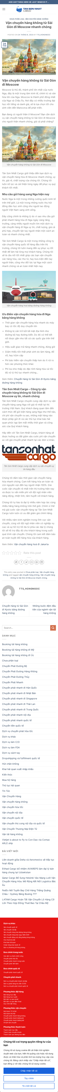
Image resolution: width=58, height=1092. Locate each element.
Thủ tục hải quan (11, 785)
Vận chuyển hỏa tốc (12, 807)
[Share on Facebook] (21, 562)
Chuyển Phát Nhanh (12, 682)
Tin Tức (6, 791)
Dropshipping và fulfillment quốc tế (21, 758)
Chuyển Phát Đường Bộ (14, 666)
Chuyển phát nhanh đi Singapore (19, 698)
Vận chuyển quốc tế (12, 818)
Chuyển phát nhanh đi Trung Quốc (20, 709)
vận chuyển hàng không (29, 575)
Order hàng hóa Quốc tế (12, 945)
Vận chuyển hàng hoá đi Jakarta (31, 544)
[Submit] (53, 628)
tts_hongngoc (43, 35)
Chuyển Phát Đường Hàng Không (19, 671)
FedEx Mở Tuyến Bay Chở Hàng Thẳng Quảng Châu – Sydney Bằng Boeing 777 (26, 892)
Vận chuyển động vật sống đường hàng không (19, 937)
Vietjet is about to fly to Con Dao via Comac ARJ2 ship (26, 841)
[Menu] (3, 9)
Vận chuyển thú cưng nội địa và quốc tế (23, 823)
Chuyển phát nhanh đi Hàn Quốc (19, 687)
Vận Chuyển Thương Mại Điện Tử (19, 828)
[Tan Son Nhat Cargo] (29, 9)
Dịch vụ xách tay (11, 752)
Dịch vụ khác (9, 736)
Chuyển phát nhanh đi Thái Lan (18, 704)
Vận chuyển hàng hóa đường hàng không (17, 932)
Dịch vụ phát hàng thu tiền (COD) (15, 983)
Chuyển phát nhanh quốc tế (17, 720)
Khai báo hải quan (10, 942)
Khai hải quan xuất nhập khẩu (17, 769)
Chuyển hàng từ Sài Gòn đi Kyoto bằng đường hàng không (15, 609)
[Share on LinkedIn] (41, 562)
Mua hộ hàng (9, 780)
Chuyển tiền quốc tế (13, 725)
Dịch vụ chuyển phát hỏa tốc (17, 731)
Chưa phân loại (17, 19)
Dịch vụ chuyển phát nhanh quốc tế (16, 986)
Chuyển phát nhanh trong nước (14, 961)
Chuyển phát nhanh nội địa (16, 714)
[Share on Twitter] (26, 562)
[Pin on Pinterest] (36, 562)
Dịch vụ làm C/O (11, 742)
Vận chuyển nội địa (12, 812)
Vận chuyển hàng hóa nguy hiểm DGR (16, 935)
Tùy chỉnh (29, 1078)
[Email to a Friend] (31, 562)
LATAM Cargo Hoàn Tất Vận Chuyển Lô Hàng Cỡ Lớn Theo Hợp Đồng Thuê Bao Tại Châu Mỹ (28, 901)
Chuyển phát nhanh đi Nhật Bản (19, 693)
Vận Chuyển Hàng (11, 796)
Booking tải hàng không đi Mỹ (18, 649)
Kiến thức (7, 774)
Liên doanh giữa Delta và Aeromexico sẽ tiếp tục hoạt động (28, 861)
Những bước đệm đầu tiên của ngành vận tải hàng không (44, 609)
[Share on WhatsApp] (16, 562)
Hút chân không (10, 763)
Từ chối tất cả (29, 1086)
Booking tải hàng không (14, 644)
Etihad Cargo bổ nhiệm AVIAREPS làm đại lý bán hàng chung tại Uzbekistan (28, 870)
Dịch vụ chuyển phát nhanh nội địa (15, 981)
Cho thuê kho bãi (9, 940)
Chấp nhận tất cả (29, 1070)
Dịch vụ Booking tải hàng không (14, 947)
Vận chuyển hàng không (37, 19)
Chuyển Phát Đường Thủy (15, 676)
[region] (29, 1064)
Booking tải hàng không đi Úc (18, 655)
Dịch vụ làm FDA (11, 747)
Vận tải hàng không (12, 834)
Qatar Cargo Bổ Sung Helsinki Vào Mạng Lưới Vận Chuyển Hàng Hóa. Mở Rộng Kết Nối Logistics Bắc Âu (29, 881)
